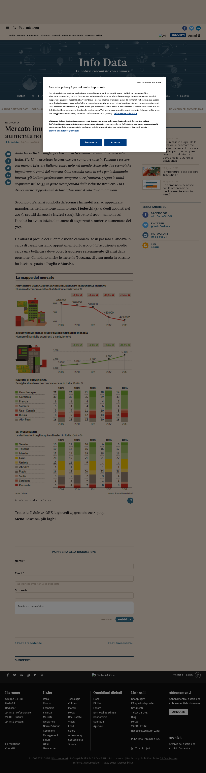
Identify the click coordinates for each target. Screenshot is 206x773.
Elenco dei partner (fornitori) (64, 130)
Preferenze (91, 142)
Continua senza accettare (149, 82)
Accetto (115, 142)
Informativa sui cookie (125, 113)
